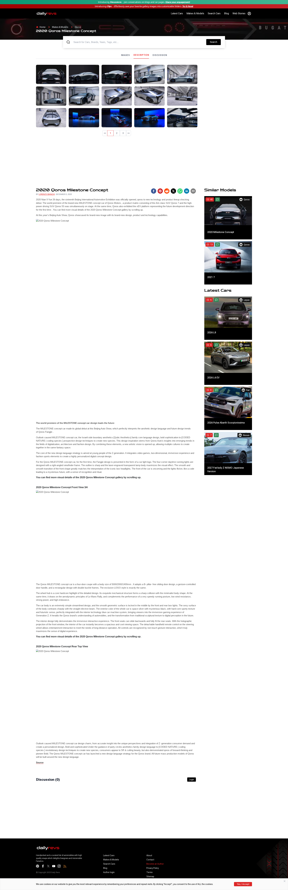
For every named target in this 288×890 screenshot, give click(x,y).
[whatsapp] (180, 191)
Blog (226, 13)
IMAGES (125, 55)
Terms (149, 872)
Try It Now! (187, 6)
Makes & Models (195, 13)
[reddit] (167, 191)
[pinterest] (160, 191)
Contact (150, 859)
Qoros (78, 27)
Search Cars (214, 13)
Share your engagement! (177, 2)
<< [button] (105, 133)
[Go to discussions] (217, 199)
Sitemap (150, 876)
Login (191, 779)
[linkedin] (186, 191)
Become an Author (155, 864)
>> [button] (129, 133)
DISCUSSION (160, 55)
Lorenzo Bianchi (47, 194)
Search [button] (215, 41)
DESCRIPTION (141, 55)
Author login (109, 872)
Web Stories (238, 13)
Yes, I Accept (243, 884)
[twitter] (173, 191)
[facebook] (153, 191)
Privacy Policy (152, 868)
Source (40, 762)
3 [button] (123, 133)
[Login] (249, 13)
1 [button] (110, 133)
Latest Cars (177, 13)
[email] (193, 191)
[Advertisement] (226, 86)
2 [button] (116, 133)
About (149, 855)
